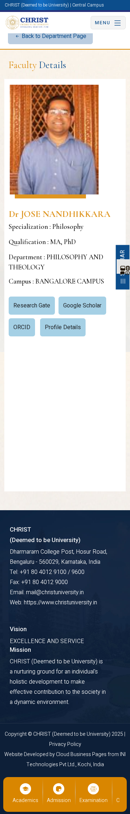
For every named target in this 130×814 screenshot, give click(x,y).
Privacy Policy (65, 744)
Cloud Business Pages (82, 754)
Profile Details (63, 327)
